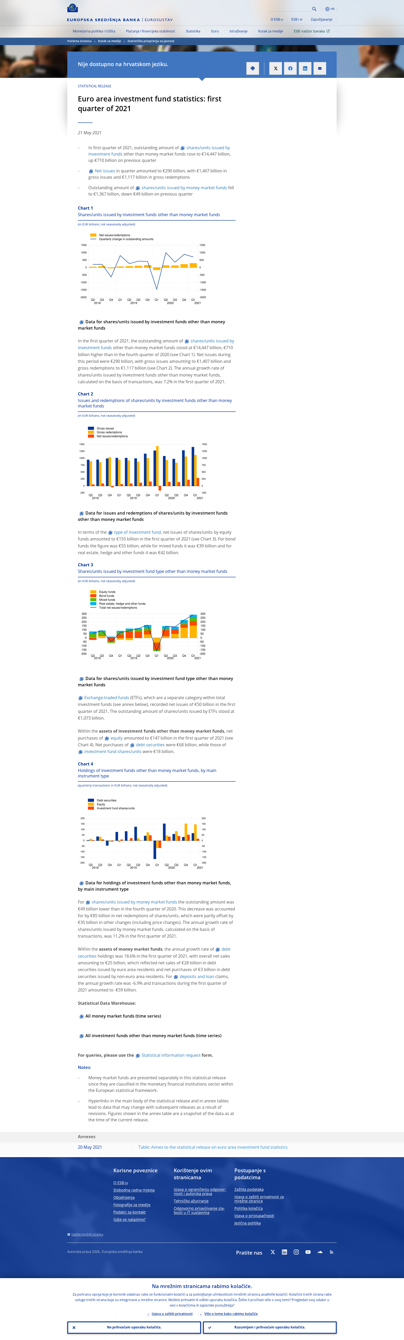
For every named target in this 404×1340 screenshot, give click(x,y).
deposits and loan (197, 977)
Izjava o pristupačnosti (254, 1216)
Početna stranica (79, 41)
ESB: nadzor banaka (309, 31)
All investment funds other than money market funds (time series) (153, 1036)
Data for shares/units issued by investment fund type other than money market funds (155, 682)
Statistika (193, 31)
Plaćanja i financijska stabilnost (150, 31)
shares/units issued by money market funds (184, 188)
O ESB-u (277, 19)
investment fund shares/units (113, 752)
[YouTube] (308, 1252)
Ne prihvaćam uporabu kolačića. (134, 1327)
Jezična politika (247, 1223)
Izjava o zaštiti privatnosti (172, 1314)
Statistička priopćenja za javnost (151, 41)
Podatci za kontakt (129, 1212)
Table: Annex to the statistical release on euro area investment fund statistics (213, 1148)
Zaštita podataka (249, 1190)
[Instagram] (296, 1252)
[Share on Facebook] (290, 68)
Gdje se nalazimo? (129, 1220)
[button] (322, 8)
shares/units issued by (134, 902)
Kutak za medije (270, 31)
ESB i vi (296, 19)
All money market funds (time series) (123, 1016)
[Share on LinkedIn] (305, 68)
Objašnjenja (124, 1198)
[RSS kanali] (332, 1252)
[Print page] (252, 68)
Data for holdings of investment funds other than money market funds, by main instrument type (154, 886)
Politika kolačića (248, 1209)
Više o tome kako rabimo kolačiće (231, 1314)
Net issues (105, 171)
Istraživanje (238, 31)
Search (314, 9)
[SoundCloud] (320, 1252)
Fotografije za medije (131, 1205)
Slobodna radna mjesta (134, 1190)
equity (117, 738)
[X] (273, 1252)
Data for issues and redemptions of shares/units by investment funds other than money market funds (153, 516)
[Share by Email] (320, 68)
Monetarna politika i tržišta (94, 31)
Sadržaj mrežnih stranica (87, 1234)
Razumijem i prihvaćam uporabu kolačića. (270, 1327)
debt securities (150, 745)
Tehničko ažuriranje (191, 1201)
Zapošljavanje (321, 19)
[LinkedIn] (284, 1252)
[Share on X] (275, 68)
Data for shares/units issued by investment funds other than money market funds (151, 325)
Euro (215, 31)
